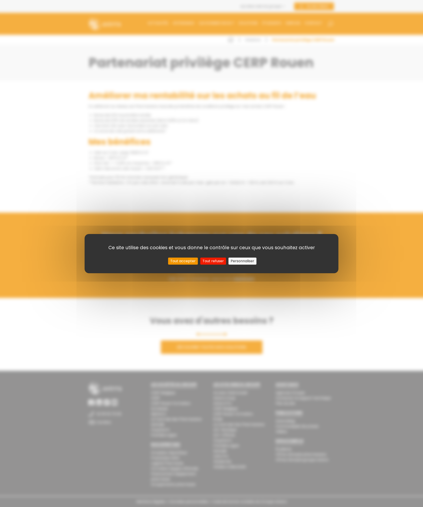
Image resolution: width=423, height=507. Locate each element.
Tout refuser (213, 261)
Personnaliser (242, 261)
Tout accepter (183, 261)
